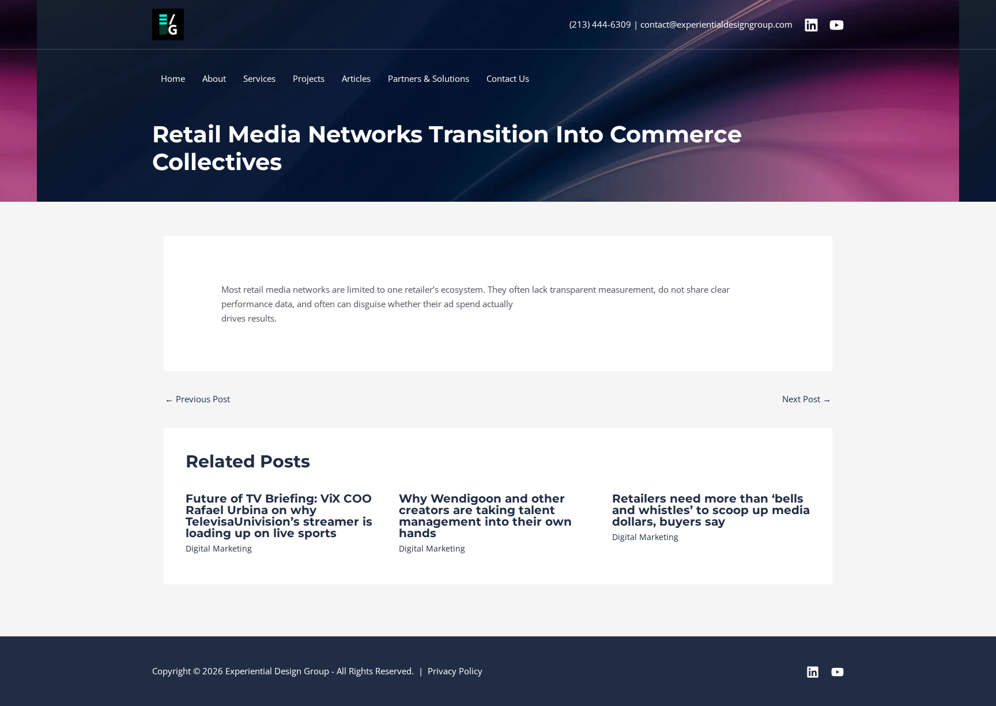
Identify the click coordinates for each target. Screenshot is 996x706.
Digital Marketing (219, 548)
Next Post (806, 399)
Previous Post (197, 399)
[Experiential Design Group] (168, 23)
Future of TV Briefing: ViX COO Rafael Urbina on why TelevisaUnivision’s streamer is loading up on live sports (279, 516)
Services (259, 78)
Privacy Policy (455, 671)
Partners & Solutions (428, 78)
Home (173, 78)
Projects (309, 78)
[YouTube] (836, 25)
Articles (356, 78)
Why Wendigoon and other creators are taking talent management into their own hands (485, 516)
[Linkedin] (811, 25)
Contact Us (507, 78)
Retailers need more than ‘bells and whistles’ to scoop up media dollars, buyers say (711, 510)
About (214, 78)
